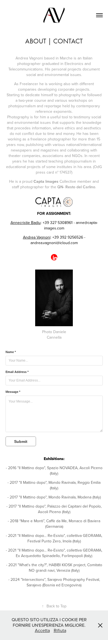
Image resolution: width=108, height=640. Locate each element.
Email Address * (17, 371)
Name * (11, 352)
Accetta (42, 630)
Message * (13, 391)
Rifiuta (60, 630)
